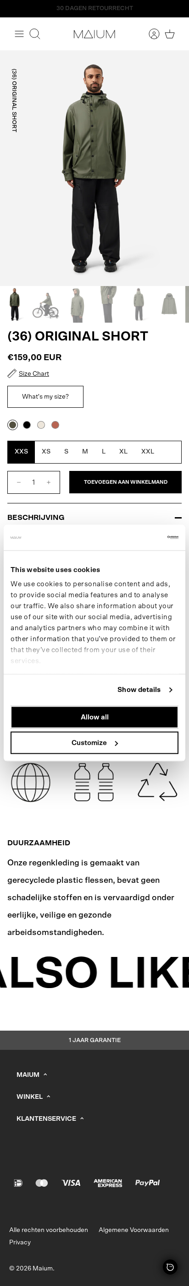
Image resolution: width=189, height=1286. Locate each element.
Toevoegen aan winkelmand (125, 482)
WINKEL (30, 1097)
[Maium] (94, 34)
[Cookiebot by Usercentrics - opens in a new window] (138, 538)
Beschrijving (36, 517)
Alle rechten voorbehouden (48, 1230)
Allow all (95, 716)
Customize (89, 743)
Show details (139, 689)
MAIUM (28, 1075)
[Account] (149, 34)
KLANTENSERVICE (46, 1119)
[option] (94, 168)
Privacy (20, 1242)
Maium (43, 1268)
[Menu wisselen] (19, 34)
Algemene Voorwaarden (134, 1230)
